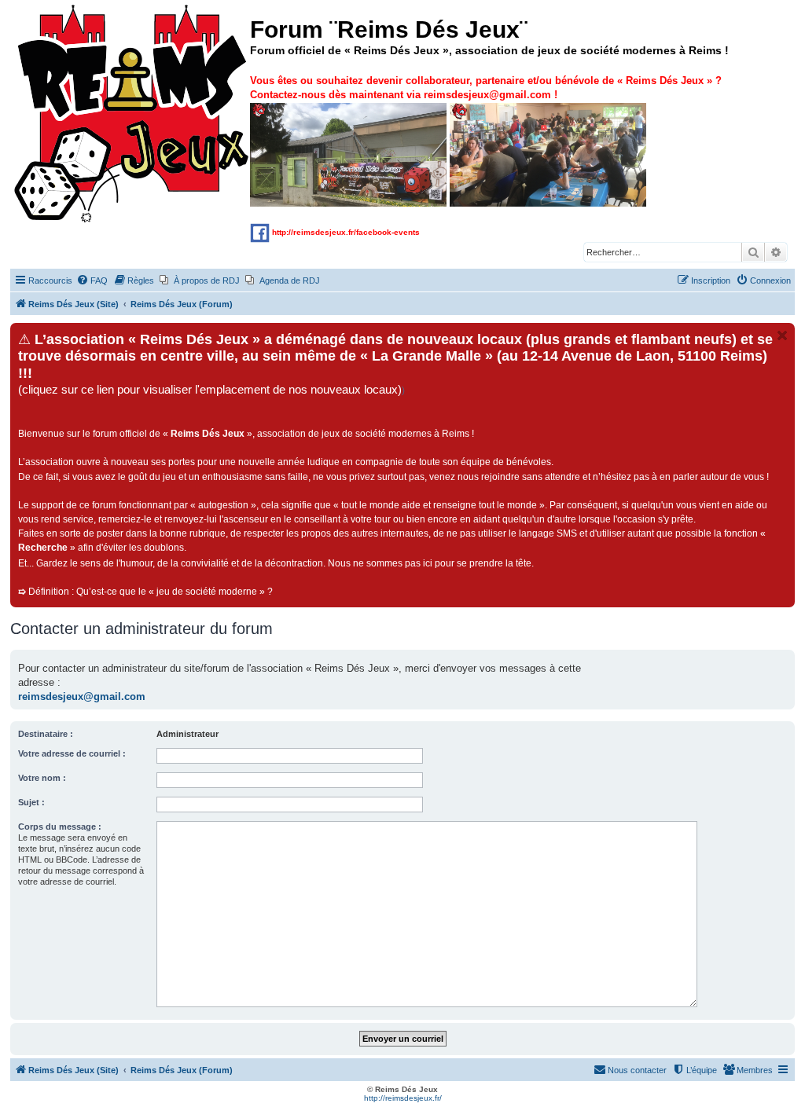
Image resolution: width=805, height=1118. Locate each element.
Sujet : (31, 802)
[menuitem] (92, 280)
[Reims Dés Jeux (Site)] (132, 114)
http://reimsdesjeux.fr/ (403, 1098)
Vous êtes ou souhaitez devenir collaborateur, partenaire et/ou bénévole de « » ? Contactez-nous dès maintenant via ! (486, 88)
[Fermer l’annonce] (782, 335)
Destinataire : (45, 734)
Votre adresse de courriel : (72, 753)
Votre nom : (42, 778)
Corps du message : (59, 826)
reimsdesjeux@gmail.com (81, 696)
